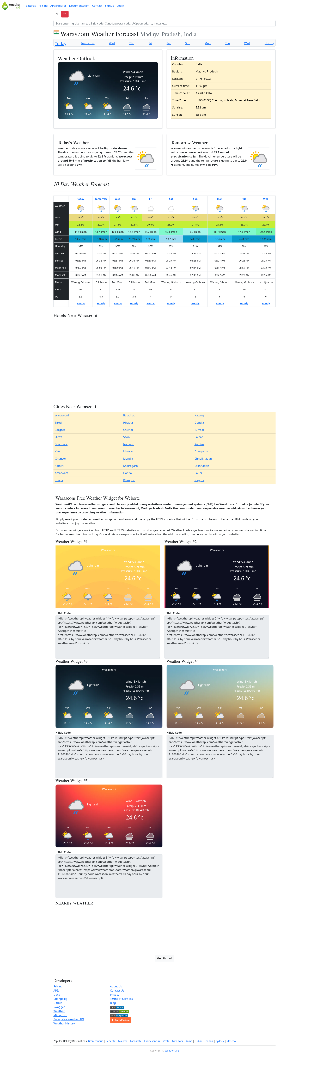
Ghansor (60, 458)
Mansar (128, 451)
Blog (113, 1003)
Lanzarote (136, 1041)
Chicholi (128, 430)
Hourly (81, 303)
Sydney (220, 1041)
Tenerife (110, 1041)
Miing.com (60, 1015)
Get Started (164, 958)
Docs (56, 995)
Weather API (172, 1050)
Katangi (199, 415)
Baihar (198, 437)
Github (57, 1003)
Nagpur (199, 480)
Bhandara (61, 444)
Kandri (59, 451)
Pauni (198, 473)
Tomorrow (88, 43)
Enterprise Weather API (68, 1019)
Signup (109, 6)
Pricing (43, 6)
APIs (56, 990)
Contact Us (117, 990)
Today (60, 43)
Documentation (79, 6)
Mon (208, 43)
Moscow (231, 1041)
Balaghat (129, 415)
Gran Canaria (95, 1041)
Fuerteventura (152, 1041)
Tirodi (58, 422)
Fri (150, 43)
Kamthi (59, 466)
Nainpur (128, 444)
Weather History (64, 1023)
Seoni (126, 437)
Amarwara (61, 473)
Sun (187, 43)
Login (120, 6)
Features (30, 6)
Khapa (59, 480)
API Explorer (58, 6)
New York (177, 1041)
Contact (97, 6)
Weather (59, 1011)
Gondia (199, 422)
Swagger (59, 1007)
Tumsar (199, 430)
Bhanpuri (129, 480)
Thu (131, 43)
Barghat (60, 430)
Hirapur (128, 422)
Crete (166, 1041)
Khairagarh (130, 466)
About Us (116, 986)
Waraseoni (62, 415)
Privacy (114, 995)
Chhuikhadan (203, 458)
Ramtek (199, 444)
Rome (189, 1041)
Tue (227, 43)
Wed (112, 43)
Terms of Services (121, 999)
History (269, 43)
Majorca (122, 1041)
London (208, 1041)
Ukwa (58, 437)
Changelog (60, 999)
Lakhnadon (201, 466)
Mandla (128, 458)
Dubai (198, 1041)
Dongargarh (202, 451)
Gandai (127, 473)
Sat (169, 43)
